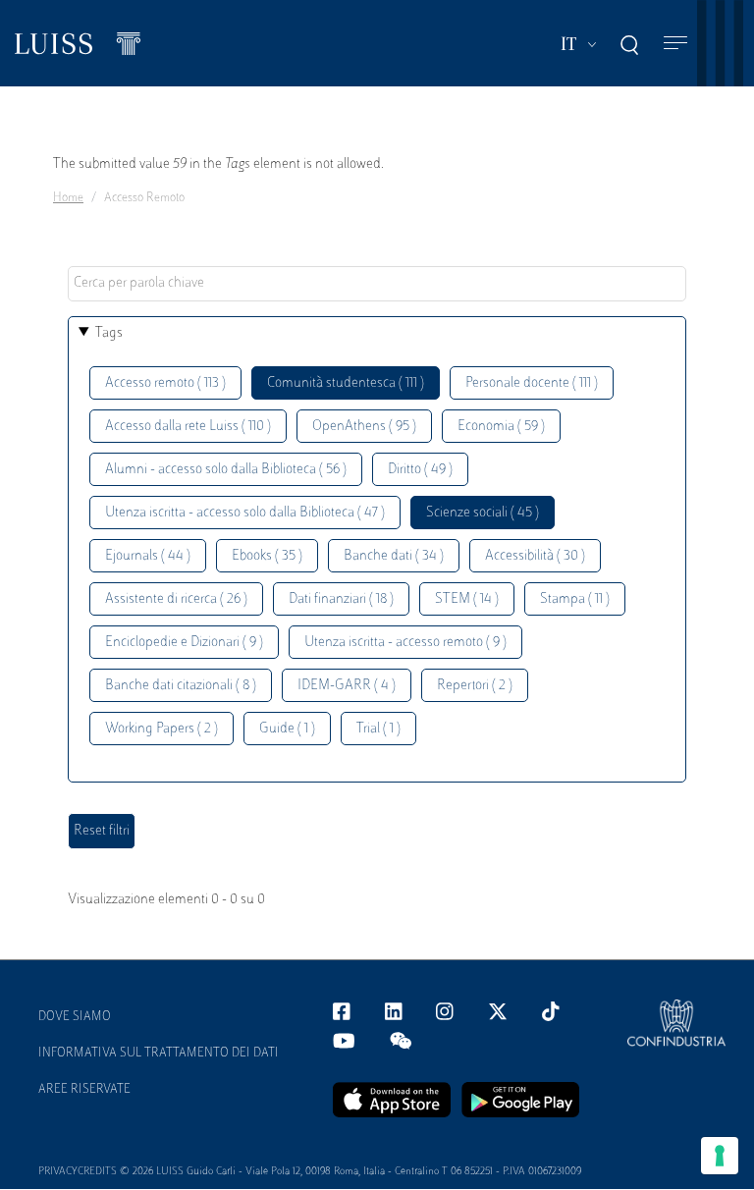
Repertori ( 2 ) (474, 685)
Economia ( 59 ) (501, 426)
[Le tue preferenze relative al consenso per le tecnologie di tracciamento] (719, 1155)
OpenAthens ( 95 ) (364, 426)
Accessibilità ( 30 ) (535, 556)
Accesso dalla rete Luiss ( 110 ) (188, 426)
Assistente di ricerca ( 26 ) (176, 599)
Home (68, 198)
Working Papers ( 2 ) (161, 729)
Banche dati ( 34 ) (394, 556)
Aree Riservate (84, 1090)
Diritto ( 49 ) (420, 469)
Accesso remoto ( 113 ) (165, 383)
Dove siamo (74, 1017)
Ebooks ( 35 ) (267, 556)
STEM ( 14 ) (467, 599)
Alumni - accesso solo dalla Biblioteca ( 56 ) (226, 469)
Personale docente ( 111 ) (531, 383)
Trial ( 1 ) (378, 729)
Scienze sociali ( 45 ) (482, 513)
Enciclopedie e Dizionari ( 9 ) (184, 642)
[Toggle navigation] (675, 43)
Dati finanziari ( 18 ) (341, 599)
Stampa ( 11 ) (575, 599)
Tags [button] (109, 333)
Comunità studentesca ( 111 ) (345, 383)
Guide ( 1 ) (287, 729)
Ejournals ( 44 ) (147, 556)
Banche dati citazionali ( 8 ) (180, 685)
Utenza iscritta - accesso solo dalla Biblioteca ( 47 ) (245, 513)
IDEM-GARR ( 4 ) (346, 685)
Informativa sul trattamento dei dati (158, 1053)
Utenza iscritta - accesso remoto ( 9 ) (405, 642)
